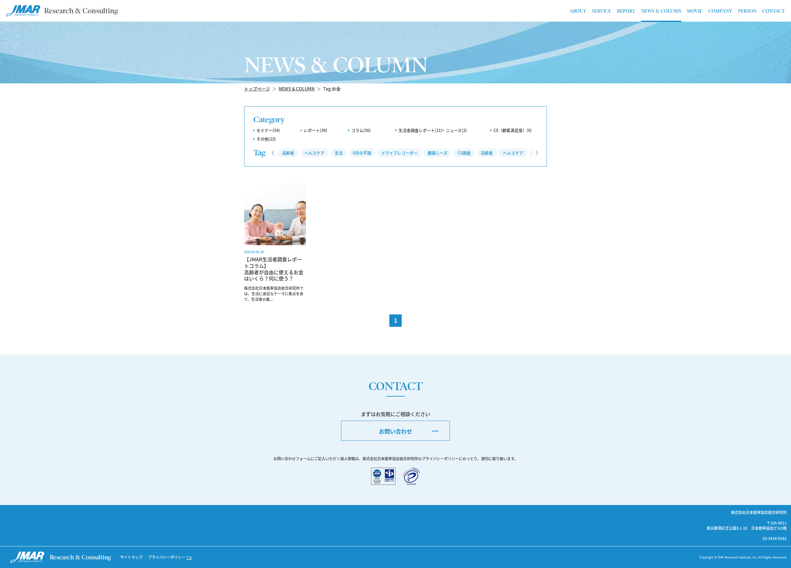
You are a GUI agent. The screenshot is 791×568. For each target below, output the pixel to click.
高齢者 (288, 153)
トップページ (257, 89)
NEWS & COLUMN (297, 89)
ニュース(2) (456, 130)
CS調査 (464, 153)
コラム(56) (361, 130)
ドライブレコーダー (399, 153)
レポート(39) (315, 130)
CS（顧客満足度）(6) (512, 130)
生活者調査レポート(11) (420, 130)
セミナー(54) (268, 130)
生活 (339, 153)
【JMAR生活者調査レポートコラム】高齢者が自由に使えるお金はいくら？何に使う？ (273, 269)
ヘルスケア (314, 153)
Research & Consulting (81, 10)
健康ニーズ (437, 153)
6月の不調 (362, 153)
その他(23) (266, 139)
